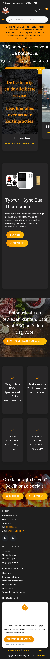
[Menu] (3, 19)
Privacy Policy (14, 650)
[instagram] (13, 538)
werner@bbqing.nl (16, 531)
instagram (38, 496)
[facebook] (5, 538)
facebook (14, 496)
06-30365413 (11, 527)
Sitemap (27, 650)
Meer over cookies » (14, 645)
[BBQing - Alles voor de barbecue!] (5, 10)
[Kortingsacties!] (20, 101)
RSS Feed (38, 650)
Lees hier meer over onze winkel (25, 341)
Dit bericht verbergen (19, 639)
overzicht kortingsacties (20, 143)
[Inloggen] (35, 10)
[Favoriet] (40, 10)
